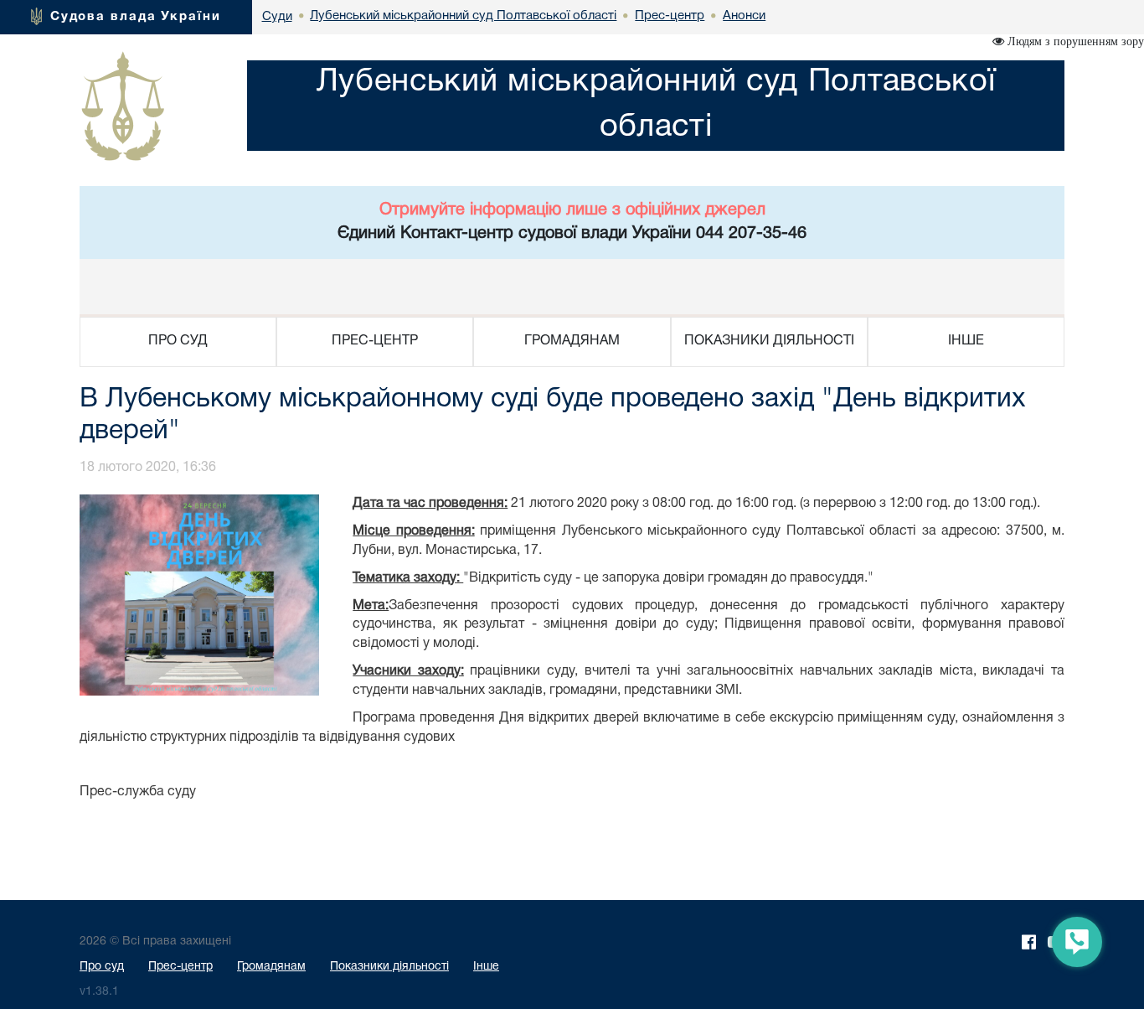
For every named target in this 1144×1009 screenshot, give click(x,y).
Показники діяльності (389, 966)
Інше (486, 966)
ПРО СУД (178, 341)
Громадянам (271, 966)
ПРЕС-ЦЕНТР (375, 341)
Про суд (102, 966)
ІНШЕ (966, 341)
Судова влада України (135, 17)
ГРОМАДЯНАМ (572, 341)
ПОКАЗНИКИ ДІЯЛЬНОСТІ (769, 341)
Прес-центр (180, 966)
